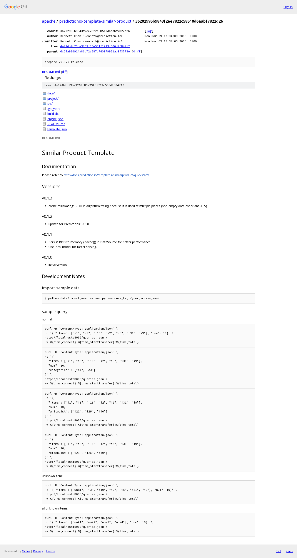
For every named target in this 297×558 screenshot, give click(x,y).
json (289, 551)
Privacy (38, 551)
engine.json (55, 119)
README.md (51, 72)
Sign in (288, 7)
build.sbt (53, 114)
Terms (50, 551)
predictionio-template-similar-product (95, 21)
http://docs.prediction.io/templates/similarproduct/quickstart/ (106, 175)
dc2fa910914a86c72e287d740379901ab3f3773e (95, 51)
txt (278, 551)
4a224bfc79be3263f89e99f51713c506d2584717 (95, 46)
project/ (52, 98)
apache (48, 21)
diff (136, 51)
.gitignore (53, 109)
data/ (51, 93)
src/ (50, 103)
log (149, 31)
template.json (57, 129)
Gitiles (26, 551)
